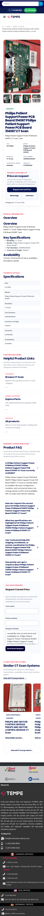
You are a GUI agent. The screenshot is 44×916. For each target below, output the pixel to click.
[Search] (41, 3)
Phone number (11, 618)
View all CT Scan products (14, 678)
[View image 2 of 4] (17, 98)
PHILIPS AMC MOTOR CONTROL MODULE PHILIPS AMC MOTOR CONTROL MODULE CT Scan (17, 727)
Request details (12, 629)
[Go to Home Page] (2, 26)
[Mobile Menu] (4, 17)
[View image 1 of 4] (7, 98)
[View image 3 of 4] (26, 98)
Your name (10, 606)
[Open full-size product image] (22, 66)
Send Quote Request (15, 648)
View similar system (14, 738)
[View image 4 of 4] (36, 98)
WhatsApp (14, 196)
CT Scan (18, 203)
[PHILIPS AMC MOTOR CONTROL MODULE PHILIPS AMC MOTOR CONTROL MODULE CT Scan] (17, 697)
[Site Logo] (13, 17)
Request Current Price (22, 190)
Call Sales (30, 196)
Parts (22, 203)
